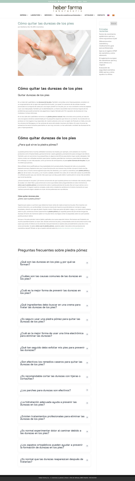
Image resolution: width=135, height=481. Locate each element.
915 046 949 (53, 1)
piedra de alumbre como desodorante (70, 228)
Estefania (24, 27)
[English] (108, 16)
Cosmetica (40, 27)
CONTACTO (101, 15)
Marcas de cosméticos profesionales (68, 15)
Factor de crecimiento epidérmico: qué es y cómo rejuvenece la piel (108, 36)
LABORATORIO (35, 15)
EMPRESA (23, 15)
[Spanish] (113, 16)
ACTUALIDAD (89, 15)
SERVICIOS (48, 15)
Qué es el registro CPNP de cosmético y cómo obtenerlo (108, 53)
